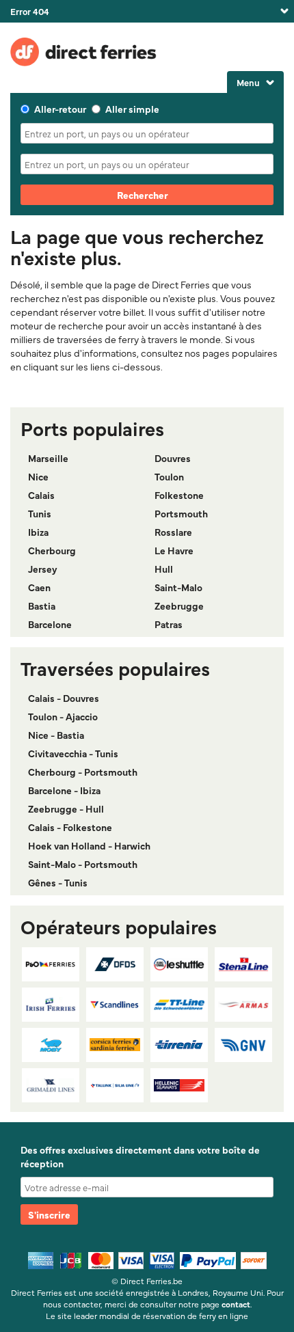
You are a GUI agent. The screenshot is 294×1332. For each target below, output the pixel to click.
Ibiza (38, 532)
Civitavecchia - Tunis (73, 753)
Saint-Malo (178, 587)
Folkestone (179, 495)
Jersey (42, 568)
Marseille (48, 458)
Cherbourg (52, 550)
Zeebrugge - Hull (66, 808)
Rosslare (173, 532)
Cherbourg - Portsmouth (82, 771)
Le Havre (174, 550)
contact (236, 1304)
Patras (169, 624)
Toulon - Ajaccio (63, 716)
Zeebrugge (179, 605)
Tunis (39, 513)
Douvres (173, 458)
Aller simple (132, 108)
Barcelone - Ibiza (64, 790)
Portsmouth (181, 513)
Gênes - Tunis (58, 882)
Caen (39, 587)
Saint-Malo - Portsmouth (82, 864)
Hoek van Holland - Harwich (89, 845)
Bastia (41, 605)
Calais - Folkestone (70, 827)
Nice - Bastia (56, 735)
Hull (164, 568)
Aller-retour (60, 108)
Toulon (169, 476)
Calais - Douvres (63, 698)
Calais (41, 495)
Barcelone (50, 624)
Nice (38, 476)
